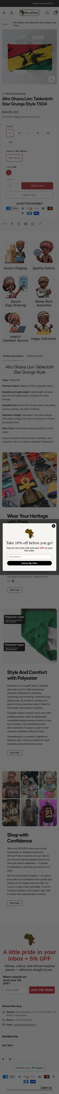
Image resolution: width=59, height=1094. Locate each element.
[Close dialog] (53, 526)
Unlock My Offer (29, 563)
